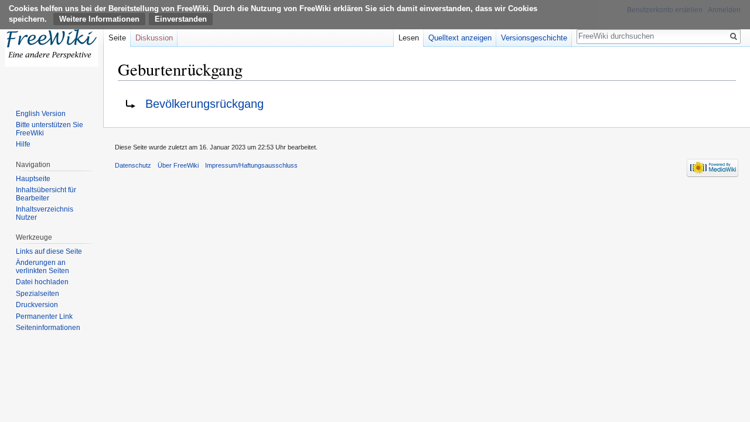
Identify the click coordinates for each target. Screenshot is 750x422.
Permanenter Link (44, 316)
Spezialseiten (37, 294)
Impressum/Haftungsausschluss (251, 165)
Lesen (408, 37)
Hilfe (23, 144)
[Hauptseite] (51, 47)
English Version (41, 114)
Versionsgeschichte (534, 37)
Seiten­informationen (48, 328)
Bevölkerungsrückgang (204, 103)
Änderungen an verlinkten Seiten (42, 266)
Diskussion (154, 37)
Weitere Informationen (99, 19)
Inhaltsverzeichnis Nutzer (44, 213)
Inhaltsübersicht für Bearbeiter (46, 194)
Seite (117, 37)
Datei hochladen (42, 282)
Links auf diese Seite (49, 251)
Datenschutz (133, 165)
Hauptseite (33, 179)
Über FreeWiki (178, 165)
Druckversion (37, 305)
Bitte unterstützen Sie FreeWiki (49, 129)
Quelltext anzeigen (460, 37)
